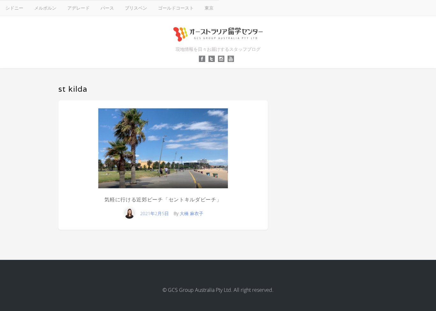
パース (107, 8)
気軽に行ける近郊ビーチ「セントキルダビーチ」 (163, 199)
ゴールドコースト (176, 8)
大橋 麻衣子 (191, 213)
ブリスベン (136, 8)
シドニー (14, 8)
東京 (209, 8)
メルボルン (45, 8)
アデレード (78, 8)
